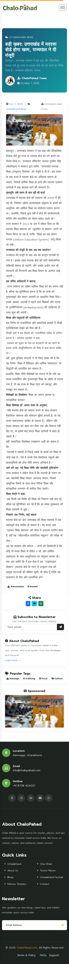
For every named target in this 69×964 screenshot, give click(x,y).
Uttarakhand (14, 864)
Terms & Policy (26, 955)
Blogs (10, 877)
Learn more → (13, 660)
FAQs (43, 955)
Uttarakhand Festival (51, 877)
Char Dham (46, 864)
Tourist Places (48, 870)
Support (54, 955)
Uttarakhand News (16, 109)
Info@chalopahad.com (26, 770)
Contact (44, 884)
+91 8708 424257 (24, 786)
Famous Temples (16, 884)
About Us (12, 870)
